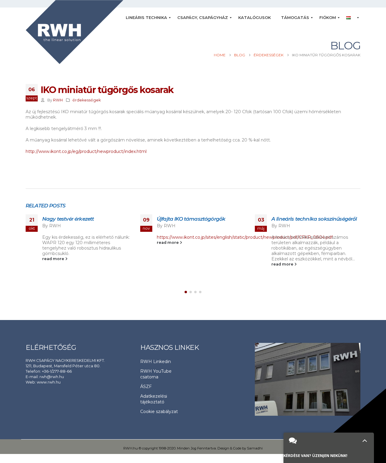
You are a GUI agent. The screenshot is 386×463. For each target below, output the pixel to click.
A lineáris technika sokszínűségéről (314, 219)
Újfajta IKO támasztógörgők (191, 219)
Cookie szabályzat (159, 411)
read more (53, 258)
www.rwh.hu (49, 382)
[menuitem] (146, 17)
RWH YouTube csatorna (156, 374)
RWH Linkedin (155, 361)
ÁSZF (146, 386)
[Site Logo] (74, 32)
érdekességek (86, 100)
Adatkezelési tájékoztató (153, 399)
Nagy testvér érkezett (68, 219)
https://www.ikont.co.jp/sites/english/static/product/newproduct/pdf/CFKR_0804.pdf (245, 237)
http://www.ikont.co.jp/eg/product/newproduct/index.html (86, 151)
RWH (58, 100)
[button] (185, 292)
